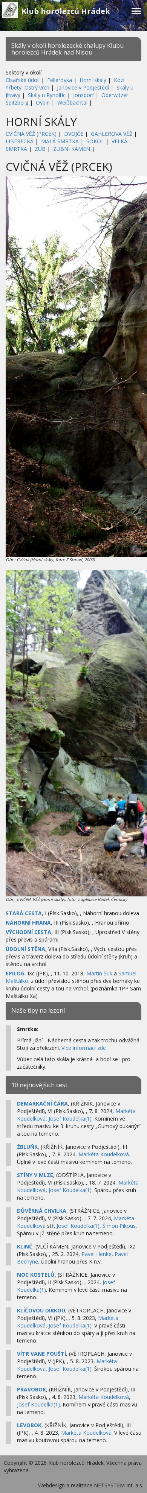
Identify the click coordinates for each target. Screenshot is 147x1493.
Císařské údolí (23, 80)
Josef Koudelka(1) (70, 1118)
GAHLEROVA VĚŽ (111, 133)
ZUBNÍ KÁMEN (71, 148)
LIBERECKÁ (20, 141)
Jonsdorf (83, 95)
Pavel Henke (96, 1254)
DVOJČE (73, 133)
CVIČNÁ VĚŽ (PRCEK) (31, 133)
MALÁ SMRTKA (60, 141)
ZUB (40, 148)
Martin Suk (99, 973)
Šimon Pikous (119, 1225)
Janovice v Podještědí (83, 87)
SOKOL (95, 141)
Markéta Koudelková (103, 1154)
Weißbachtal (72, 102)
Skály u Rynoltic (47, 95)
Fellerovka (59, 80)
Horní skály (93, 80)
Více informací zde (83, 1047)
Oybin (43, 102)
